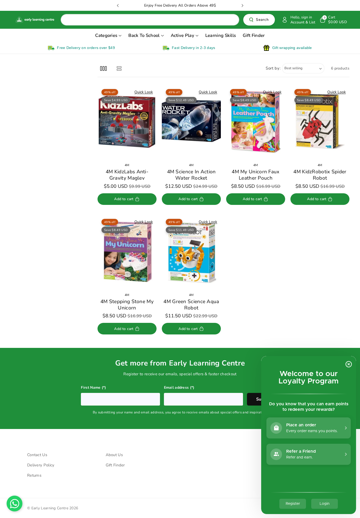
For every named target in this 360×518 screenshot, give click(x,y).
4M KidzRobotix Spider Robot (319, 175)
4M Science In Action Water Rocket (191, 175)
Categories (106, 35)
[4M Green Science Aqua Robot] (191, 252)
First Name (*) (93, 387)
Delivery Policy (41, 465)
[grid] (103, 68)
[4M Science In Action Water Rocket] (191, 122)
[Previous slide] (118, 5)
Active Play (182, 35)
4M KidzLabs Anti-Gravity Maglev (127, 175)
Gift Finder (115, 465)
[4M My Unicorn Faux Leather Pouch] (255, 122)
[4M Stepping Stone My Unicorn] (127, 252)
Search (262, 19)
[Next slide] (242, 5)
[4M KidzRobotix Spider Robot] (319, 122)
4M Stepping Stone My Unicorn (127, 304)
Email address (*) (179, 387)
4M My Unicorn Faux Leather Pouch (255, 175)
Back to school (143, 35)
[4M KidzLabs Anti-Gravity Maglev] (127, 122)
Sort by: (273, 68)
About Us (114, 454)
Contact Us (37, 454)
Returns (34, 475)
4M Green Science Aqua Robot (191, 304)
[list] (119, 68)
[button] (333, 19)
